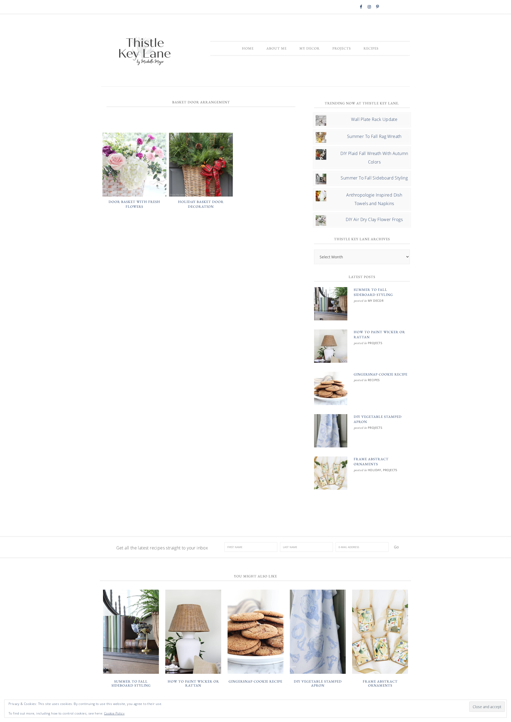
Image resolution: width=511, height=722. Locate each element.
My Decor (376, 301)
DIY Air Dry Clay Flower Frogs (374, 219)
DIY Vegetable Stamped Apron (318, 683)
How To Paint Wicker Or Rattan (193, 683)
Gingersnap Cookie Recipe (380, 374)
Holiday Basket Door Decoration (201, 204)
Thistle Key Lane (145, 51)
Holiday (374, 470)
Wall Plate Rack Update (374, 119)
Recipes (374, 380)
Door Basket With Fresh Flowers (134, 204)
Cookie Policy (114, 713)
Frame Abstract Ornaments (380, 683)
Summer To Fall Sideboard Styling (374, 178)
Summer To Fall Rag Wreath (374, 136)
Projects (375, 343)
